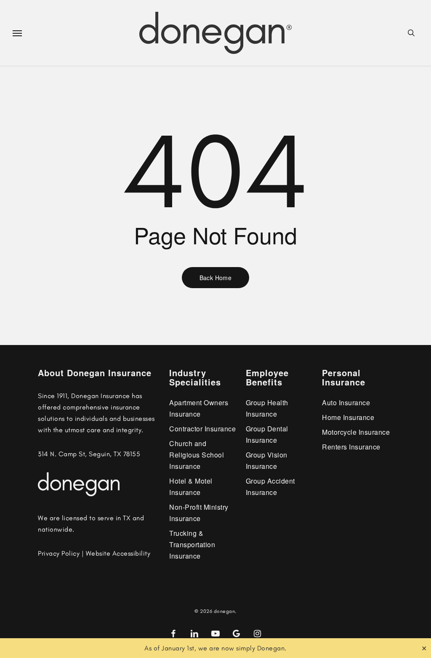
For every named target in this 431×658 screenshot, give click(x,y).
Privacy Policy (59, 553)
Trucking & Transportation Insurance (192, 544)
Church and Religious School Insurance (196, 455)
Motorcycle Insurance (356, 432)
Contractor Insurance (202, 428)
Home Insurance (348, 417)
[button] (17, 33)
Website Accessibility (118, 553)
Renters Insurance (351, 447)
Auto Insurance (346, 402)
